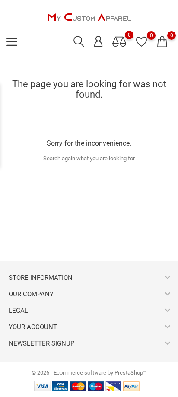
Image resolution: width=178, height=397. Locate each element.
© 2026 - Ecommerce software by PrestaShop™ (89, 372)
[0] (162, 41)
